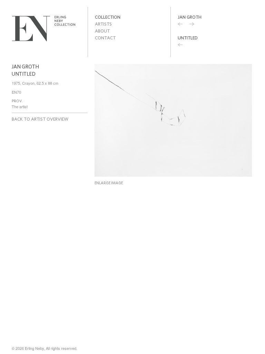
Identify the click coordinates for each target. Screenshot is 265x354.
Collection (107, 17)
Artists (103, 24)
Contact (105, 37)
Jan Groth (190, 17)
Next (191, 24)
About (102, 31)
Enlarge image (109, 183)
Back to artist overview (40, 119)
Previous (180, 24)
